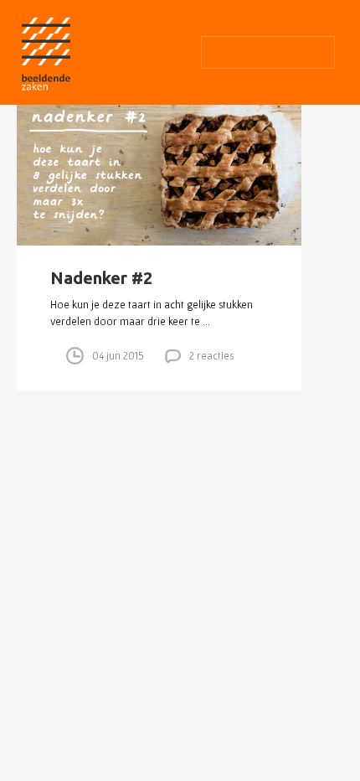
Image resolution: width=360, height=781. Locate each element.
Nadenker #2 (101, 277)
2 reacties (211, 355)
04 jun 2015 (118, 355)
